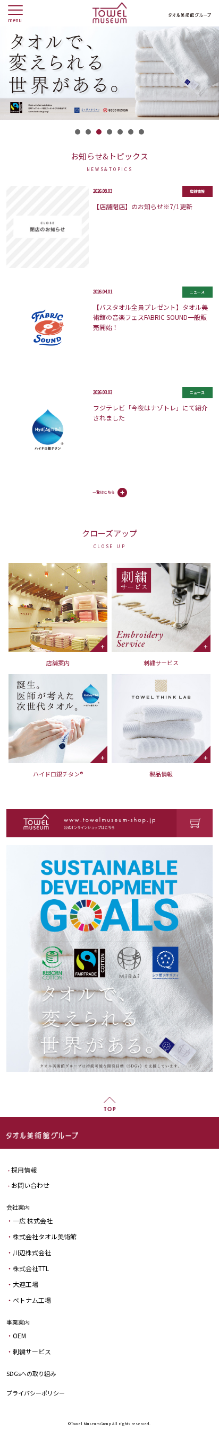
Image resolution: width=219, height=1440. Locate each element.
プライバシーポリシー (35, 1393)
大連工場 (25, 1284)
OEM (19, 1335)
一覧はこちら (103, 492)
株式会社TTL (31, 1268)
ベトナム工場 (32, 1299)
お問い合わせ (30, 1184)
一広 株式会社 (33, 1220)
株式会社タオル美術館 (45, 1236)
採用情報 (24, 1169)
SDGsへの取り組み (31, 1373)
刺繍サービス (32, 1351)
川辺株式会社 (32, 1252)
